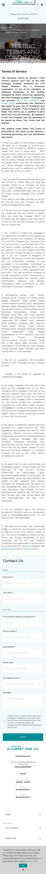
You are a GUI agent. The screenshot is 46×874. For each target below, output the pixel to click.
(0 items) (42, 4)
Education (10, 838)
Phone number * (10, 631)
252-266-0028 (23, 19)
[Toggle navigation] (3, 4)
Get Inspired (11, 828)
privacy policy (7, 549)
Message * (7, 692)
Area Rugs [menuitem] (7, 823)
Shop (7, 815)
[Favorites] (37, 4)
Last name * (8, 593)
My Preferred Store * (11, 678)
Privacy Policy (8, 103)
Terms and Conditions (27, 100)
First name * (8, 577)
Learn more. (32, 861)
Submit (23, 737)
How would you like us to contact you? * (19, 616)
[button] (33, 4)
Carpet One (6, 28)
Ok (23, 865)
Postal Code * (8, 662)
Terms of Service (31, 549)
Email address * (9, 647)
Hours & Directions (23, 767)
